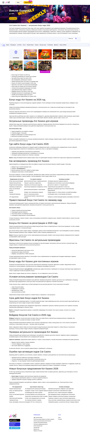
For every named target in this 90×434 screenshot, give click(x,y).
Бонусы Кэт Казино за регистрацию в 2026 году (24, 83)
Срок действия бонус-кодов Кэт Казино (22, 89)
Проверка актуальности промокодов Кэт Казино (24, 93)
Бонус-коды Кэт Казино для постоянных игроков (24, 86)
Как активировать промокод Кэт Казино (22, 79)
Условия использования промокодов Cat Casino (24, 88)
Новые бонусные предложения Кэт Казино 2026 (24, 96)
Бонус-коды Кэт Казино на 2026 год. (21, 74)
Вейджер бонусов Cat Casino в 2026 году (22, 91)
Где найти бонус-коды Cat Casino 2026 (21, 78)
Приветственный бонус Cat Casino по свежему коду (25, 81)
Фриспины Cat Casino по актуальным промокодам (24, 84)
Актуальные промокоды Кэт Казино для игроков (24, 76)
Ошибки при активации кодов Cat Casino (22, 94)
